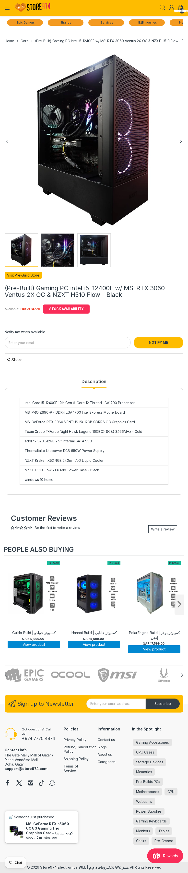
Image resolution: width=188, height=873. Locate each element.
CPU (171, 792)
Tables (163, 831)
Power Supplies (149, 811)
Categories (107, 762)
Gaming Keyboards (151, 821)
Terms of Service (71, 768)
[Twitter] (19, 783)
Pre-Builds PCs (148, 782)
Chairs (141, 841)
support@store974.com (26, 769)
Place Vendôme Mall (21, 760)
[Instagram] (31, 783)
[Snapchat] (52, 783)
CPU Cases (145, 752)
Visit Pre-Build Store (23, 275)
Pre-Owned (163, 841)
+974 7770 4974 (38, 738)
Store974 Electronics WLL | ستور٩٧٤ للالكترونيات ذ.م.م (84, 867)
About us (105, 754)
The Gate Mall (16, 755)
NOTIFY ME (158, 342)
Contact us (106, 740)
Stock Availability (66, 309)
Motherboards (147, 792)
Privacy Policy (75, 740)
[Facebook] (8, 783)
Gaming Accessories (152, 742)
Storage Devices (149, 762)
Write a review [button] (163, 529)
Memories (144, 772)
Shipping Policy (76, 759)
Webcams (144, 801)
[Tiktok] (41, 783)
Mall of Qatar (40, 755)
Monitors (143, 831)
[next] (179, 605)
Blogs (102, 747)
